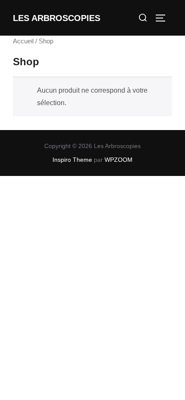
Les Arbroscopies (56, 18)
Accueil (23, 41)
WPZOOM (119, 159)
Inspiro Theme (72, 159)
